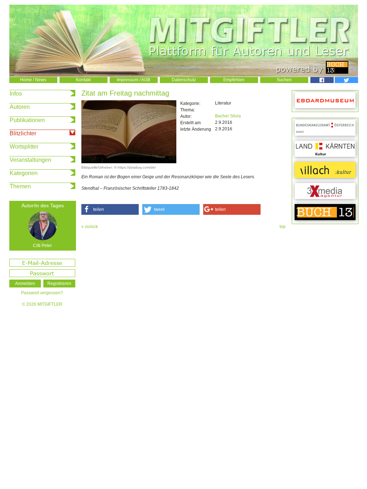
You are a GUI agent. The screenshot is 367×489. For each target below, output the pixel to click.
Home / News (33, 79)
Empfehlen (233, 79)
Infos (16, 94)
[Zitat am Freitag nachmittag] (128, 161)
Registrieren (59, 283)
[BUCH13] (325, 212)
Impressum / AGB (133, 79)
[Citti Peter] (42, 226)
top (283, 226)
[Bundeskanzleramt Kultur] (325, 128)
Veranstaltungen (30, 160)
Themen (20, 186)
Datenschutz (184, 79)
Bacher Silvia (228, 115)
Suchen (284, 79)
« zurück (89, 226)
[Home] (183, 75)
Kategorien (24, 173)
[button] (110, 209)
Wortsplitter (24, 147)
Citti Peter (42, 245)
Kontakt (83, 79)
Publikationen (27, 120)
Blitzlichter (23, 133)
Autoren (20, 107)
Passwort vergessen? (42, 292)
